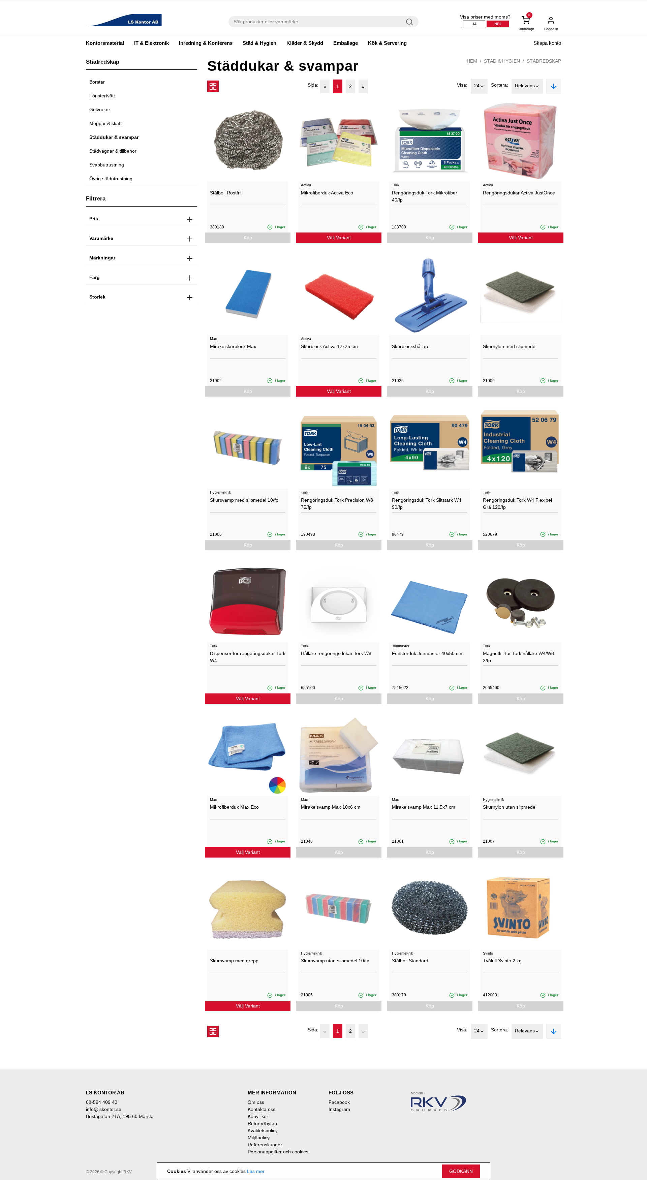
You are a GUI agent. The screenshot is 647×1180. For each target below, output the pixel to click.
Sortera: (499, 85)
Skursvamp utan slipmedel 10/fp (335, 960)
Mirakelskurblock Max (233, 346)
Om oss (256, 1102)
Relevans (525, 85)
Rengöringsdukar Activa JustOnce (519, 192)
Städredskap (544, 61)
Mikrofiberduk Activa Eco (327, 192)
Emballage (345, 43)
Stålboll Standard (410, 960)
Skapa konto (547, 43)
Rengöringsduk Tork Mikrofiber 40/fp (424, 196)
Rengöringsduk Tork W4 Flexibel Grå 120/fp (517, 503)
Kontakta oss (261, 1109)
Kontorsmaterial (105, 43)
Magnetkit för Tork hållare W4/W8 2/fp (518, 657)
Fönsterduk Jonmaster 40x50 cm (427, 653)
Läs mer (256, 1171)
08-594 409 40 (101, 1102)
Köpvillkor (258, 1116)
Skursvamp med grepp (234, 960)
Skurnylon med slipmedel (509, 346)
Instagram (339, 1109)
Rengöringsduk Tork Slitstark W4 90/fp (426, 503)
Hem (472, 61)
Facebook (339, 1102)
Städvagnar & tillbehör (112, 151)
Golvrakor (99, 109)
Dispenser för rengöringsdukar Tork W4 (247, 657)
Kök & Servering (387, 43)
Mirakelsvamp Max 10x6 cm (331, 807)
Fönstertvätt (102, 95)
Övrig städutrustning (110, 178)
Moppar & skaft (105, 123)
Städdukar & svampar (113, 137)
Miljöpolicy (259, 1137)
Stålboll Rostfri (225, 192)
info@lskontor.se (103, 1109)
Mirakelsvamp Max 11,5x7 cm (423, 807)
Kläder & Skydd (304, 43)
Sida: (313, 85)
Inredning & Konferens (206, 43)
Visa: (462, 85)
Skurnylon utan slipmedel (509, 807)
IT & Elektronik (151, 43)
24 (477, 85)
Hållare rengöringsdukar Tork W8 (336, 653)
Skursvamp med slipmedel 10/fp (244, 500)
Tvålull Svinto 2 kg (502, 960)
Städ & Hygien (259, 43)
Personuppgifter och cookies (278, 1151)
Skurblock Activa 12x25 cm (329, 346)
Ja (474, 24)
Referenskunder (265, 1144)
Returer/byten (262, 1123)
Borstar (97, 82)
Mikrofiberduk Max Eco (234, 807)
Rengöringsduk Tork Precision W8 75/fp (337, 503)
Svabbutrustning (106, 164)
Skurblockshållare (411, 346)
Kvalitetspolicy (263, 1130)
